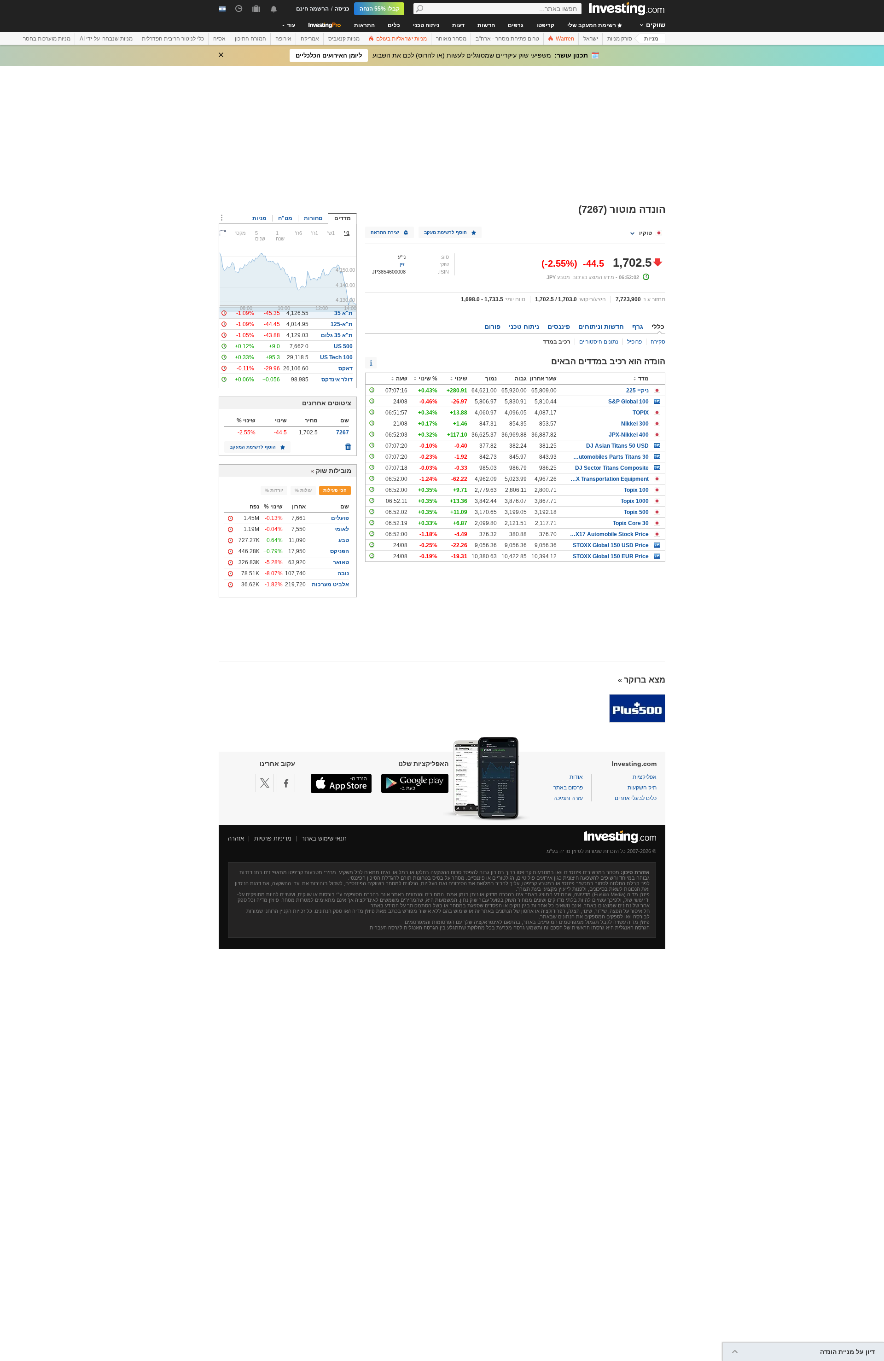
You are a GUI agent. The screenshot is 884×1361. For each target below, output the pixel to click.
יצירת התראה (385, 232)
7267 (342, 432)
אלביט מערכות (330, 584)
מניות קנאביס (344, 38)
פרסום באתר (568, 787)
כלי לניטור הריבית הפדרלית (173, 38)
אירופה (283, 38)
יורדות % (274, 490)
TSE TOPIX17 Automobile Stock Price (609, 534)
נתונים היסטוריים (598, 342)
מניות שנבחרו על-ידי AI (106, 38)
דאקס (345, 368)
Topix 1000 (635, 501)
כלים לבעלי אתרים (636, 798)
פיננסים (558, 326)
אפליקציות (645, 777)
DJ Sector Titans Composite (612, 468)
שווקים (655, 25)
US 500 (343, 346)
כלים (394, 25)
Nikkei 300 (635, 424)
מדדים (342, 218)
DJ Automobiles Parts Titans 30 (609, 457)
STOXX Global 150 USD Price (611, 545)
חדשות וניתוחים (601, 326)
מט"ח (285, 218)
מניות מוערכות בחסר (46, 38)
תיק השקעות (642, 787)
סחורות (313, 218)
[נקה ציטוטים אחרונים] (348, 444)
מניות (651, 38)
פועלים (340, 518)
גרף (637, 326)
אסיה (219, 38)
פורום (492, 326)
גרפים (515, 25)
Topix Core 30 (631, 523)
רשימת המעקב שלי (592, 25)
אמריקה (310, 38)
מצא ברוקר (644, 679)
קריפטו (545, 25)
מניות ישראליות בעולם (401, 38)
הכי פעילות (335, 490)
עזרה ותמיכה (568, 798)
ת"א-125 (342, 324)
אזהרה (236, 838)
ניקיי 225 (637, 390)
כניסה (342, 9)
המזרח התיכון (250, 38)
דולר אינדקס (337, 379)
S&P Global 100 (628, 401)
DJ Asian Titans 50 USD (617, 446)
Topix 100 (636, 490)
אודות (576, 777)
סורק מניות (619, 38)
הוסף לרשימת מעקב (445, 232)
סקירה (658, 342)
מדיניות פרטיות (272, 838)
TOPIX (641, 412)
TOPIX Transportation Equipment (609, 479)
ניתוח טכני (426, 25)
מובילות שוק (333, 470)
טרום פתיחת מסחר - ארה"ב (507, 38)
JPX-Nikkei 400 (629, 435)
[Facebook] (286, 783)
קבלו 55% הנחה (380, 9)
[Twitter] (265, 783)
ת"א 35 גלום (337, 335)
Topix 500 (636, 512)
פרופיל (634, 342)
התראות (364, 25)
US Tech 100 (336, 357)
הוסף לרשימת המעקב (253, 447)
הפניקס (339, 551)
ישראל (590, 38)
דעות (458, 25)
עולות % (303, 490)
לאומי (341, 529)
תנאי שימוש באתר (324, 838)
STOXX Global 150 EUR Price (611, 556)
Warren (564, 38)
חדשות (486, 25)
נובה (343, 573)
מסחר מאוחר (451, 38)
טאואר (341, 562)
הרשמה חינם (312, 9)
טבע (343, 540)
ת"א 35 (343, 313)
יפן (403, 264)
